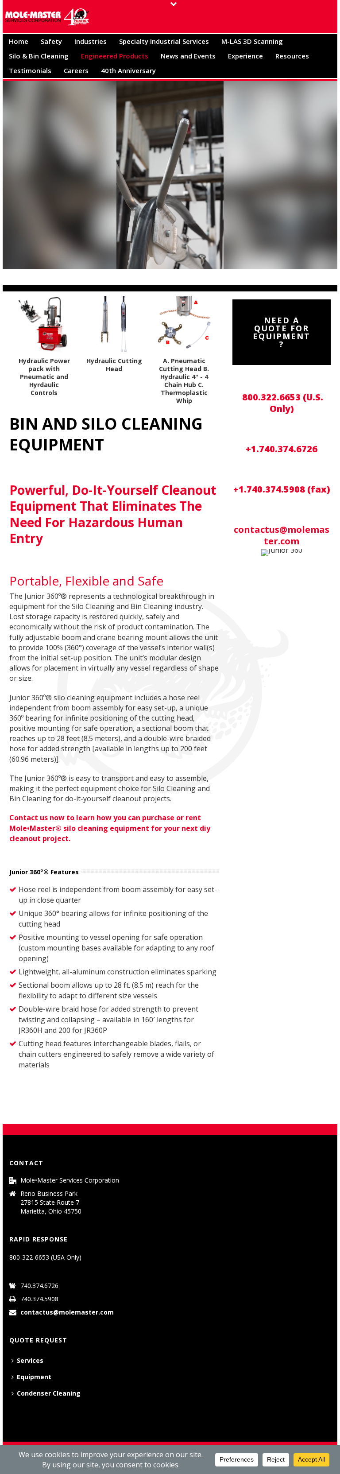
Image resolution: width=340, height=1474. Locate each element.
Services (30, 1360)
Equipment (34, 1377)
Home (18, 41)
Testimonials (30, 70)
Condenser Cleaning (49, 1393)
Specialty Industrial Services (164, 41)
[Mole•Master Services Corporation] (47, 16)
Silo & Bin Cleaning (39, 55)
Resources (292, 55)
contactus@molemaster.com (281, 535)
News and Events (188, 55)
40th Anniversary (128, 70)
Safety (51, 41)
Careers (76, 70)
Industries (90, 41)
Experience (245, 55)
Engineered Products (114, 55)
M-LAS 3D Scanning (252, 41)
